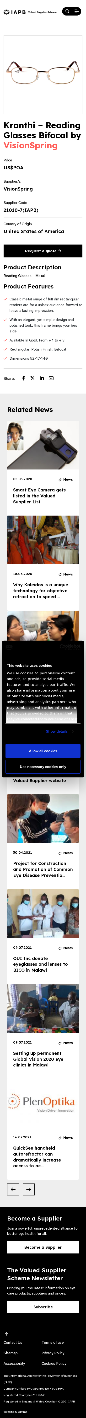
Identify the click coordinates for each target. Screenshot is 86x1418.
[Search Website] (67, 11)
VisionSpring (31, 145)
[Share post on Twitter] (35, 379)
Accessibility (14, 1363)
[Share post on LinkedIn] (44, 379)
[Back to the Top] (6, 1334)
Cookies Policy (54, 1363)
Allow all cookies (43, 751)
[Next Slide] (29, 1189)
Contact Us (13, 1342)
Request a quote (41, 251)
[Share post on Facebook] (26, 379)
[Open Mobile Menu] (77, 11)
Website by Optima (15, 1411)
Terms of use (53, 1342)
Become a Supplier (43, 1247)
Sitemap (11, 1353)
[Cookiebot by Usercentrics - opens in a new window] (61, 647)
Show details (57, 731)
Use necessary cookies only (43, 766)
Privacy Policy (53, 1353)
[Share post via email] (53, 379)
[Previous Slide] (13, 1189)
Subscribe (43, 1307)
